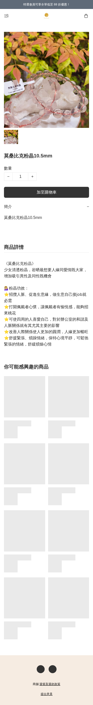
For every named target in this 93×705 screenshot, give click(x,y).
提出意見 (47, 694)
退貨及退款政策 (49, 684)
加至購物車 (47, 192)
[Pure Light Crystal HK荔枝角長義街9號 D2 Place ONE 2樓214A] (46, 16)
